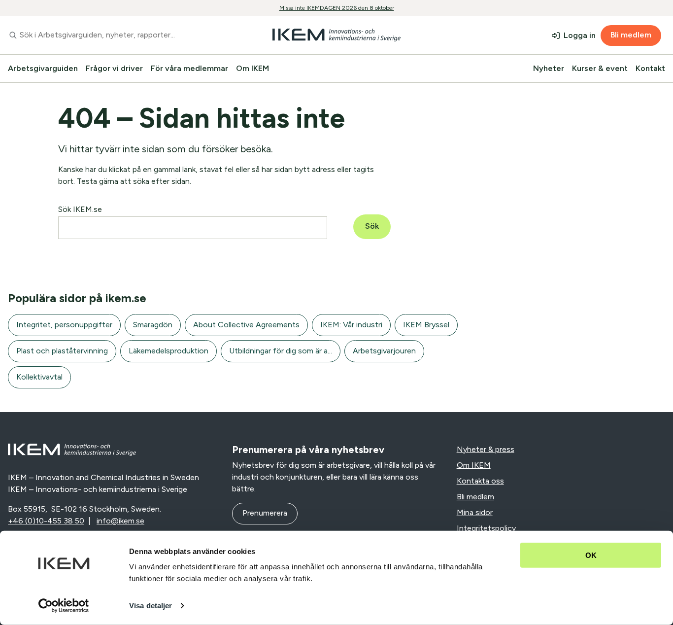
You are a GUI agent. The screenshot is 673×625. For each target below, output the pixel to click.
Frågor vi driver (114, 68)
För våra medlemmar (189, 68)
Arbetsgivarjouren (384, 350)
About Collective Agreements (246, 324)
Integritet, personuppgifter (64, 324)
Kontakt (650, 68)
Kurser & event (600, 68)
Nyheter (548, 68)
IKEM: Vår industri (351, 324)
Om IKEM (252, 68)
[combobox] (112, 35)
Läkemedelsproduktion (168, 350)
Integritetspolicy (486, 528)
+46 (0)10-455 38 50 (46, 520)
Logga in (580, 35)
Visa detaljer (150, 605)
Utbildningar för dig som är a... (280, 350)
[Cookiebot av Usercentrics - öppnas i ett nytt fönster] (64, 605)
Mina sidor (475, 512)
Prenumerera (264, 513)
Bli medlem (630, 34)
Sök (372, 226)
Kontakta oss (480, 481)
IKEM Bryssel (426, 324)
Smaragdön (152, 324)
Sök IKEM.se (80, 209)
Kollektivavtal (39, 377)
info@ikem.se (120, 520)
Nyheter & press (485, 449)
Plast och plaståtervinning (62, 350)
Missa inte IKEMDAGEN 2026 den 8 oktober (336, 7)
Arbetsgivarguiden (43, 68)
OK (591, 555)
